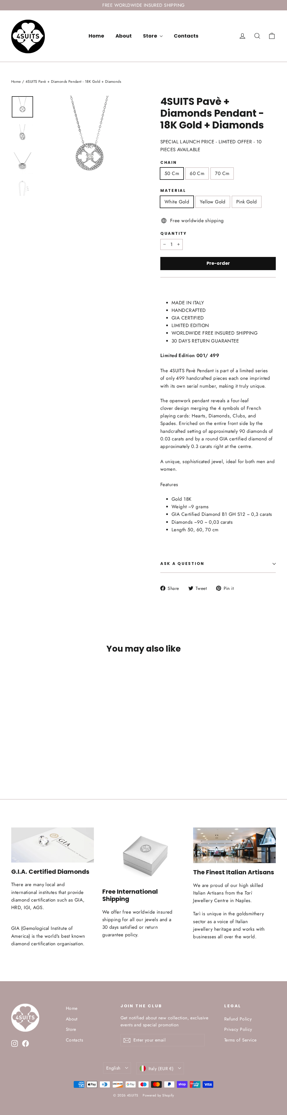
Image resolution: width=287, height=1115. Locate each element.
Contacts (186, 35)
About (123, 35)
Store (150, 35)
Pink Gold (246, 201)
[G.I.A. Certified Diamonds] (52, 845)
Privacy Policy (238, 1029)
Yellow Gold (213, 201)
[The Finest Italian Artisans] (234, 845)
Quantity (173, 233)
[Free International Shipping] (143, 855)
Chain (168, 162)
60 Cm (197, 173)
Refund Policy (238, 1019)
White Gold (177, 201)
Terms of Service (240, 1040)
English (113, 1068)
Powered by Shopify (158, 1095)
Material (173, 190)
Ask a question (182, 563)
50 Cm (172, 173)
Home (96, 35)
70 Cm (222, 173)
